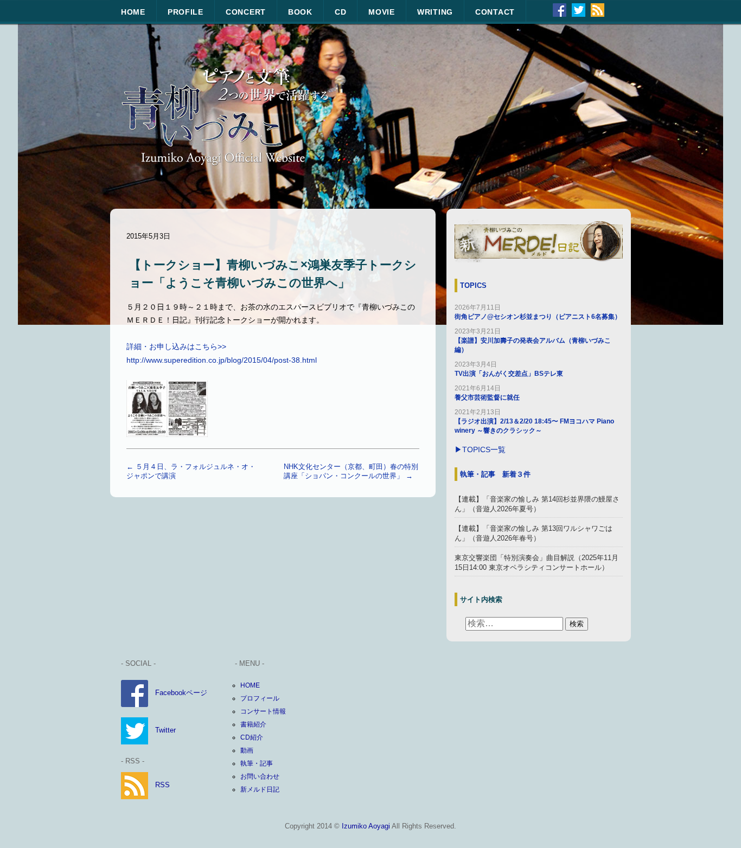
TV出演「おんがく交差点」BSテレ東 (509, 373)
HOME (133, 12)
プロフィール (259, 698)
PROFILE (185, 12)
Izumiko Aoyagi (366, 826)
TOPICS (473, 285)
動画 (246, 750)
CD (340, 12)
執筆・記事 (256, 763)
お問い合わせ (259, 776)
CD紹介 (251, 737)
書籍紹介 (253, 724)
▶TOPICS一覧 (480, 450)
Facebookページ (181, 693)
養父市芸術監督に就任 (487, 397)
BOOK (300, 12)
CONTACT (495, 12)
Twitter (165, 731)
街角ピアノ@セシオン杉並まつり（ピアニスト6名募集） (538, 316)
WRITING (435, 12)
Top (715, 822)
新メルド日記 (259, 789)
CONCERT (246, 12)
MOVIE (381, 12)
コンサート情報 (263, 711)
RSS (162, 785)
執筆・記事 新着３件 (495, 474)
